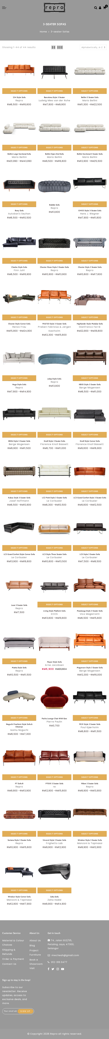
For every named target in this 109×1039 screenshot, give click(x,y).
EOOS (54, 614)
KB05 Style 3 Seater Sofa (90, 384)
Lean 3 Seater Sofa (19, 605)
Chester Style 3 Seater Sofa (90, 267)
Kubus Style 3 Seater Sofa (19, 497)
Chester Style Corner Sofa (19, 324)
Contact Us (9, 964)
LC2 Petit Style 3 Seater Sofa (54, 497)
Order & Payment (13, 959)
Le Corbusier (54, 500)
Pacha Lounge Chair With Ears (54, 718)
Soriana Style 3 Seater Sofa (19, 840)
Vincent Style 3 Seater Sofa (54, 840)
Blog (32, 945)
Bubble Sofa (54, 205)
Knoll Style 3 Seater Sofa (54, 441)
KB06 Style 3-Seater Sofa (19, 441)
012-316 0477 (59, 962)
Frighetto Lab (54, 843)
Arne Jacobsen (54, 665)
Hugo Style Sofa (19, 384)
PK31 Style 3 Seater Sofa (89, 724)
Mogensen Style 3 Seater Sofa (90, 667)
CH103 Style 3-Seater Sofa (89, 210)
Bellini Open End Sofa (54, 154)
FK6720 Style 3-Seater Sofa (54, 324)
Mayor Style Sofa (54, 662)
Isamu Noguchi (19, 730)
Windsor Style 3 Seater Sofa (90, 840)
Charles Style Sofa (19, 267)
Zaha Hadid (54, 899)
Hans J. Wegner (89, 213)
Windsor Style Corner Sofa (19, 897)
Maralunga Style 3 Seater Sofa (90, 611)
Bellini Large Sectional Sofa (19, 154)
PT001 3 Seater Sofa (54, 783)
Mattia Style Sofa (19, 667)
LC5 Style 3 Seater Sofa (90, 554)
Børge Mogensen (89, 387)
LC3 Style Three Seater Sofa (54, 554)
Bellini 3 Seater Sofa (89, 97)
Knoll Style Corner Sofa (90, 441)
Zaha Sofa (54, 897)
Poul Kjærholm (90, 727)
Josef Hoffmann (19, 500)
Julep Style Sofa (54, 379)
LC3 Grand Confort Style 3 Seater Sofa (90, 497)
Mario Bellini (89, 100)
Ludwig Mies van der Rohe (54, 100)
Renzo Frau (19, 327)
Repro (19, 100)
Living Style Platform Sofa (54, 611)
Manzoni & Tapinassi (89, 843)
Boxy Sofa (19, 210)
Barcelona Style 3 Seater (54, 97)
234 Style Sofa (19, 97)
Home (43, 31)
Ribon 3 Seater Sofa (89, 783)
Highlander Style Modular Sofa (90, 324)
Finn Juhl (19, 270)
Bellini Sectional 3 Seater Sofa (90, 154)
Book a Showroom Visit (36, 964)
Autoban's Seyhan (19, 213)
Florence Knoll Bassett (54, 444)
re (54, 786)
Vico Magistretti (90, 614)
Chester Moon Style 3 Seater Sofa (54, 267)
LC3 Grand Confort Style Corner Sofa (19, 554)
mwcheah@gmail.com (65, 955)
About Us (35, 940)
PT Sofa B (19, 783)
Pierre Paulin (54, 721)
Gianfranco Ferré (89, 327)
